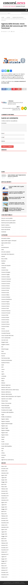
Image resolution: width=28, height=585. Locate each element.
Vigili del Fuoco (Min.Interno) (7, 459)
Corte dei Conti (4, 340)
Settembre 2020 (4, 473)
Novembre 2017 (4, 550)
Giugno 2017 (4, 559)
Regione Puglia (4, 428)
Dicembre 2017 (4, 547)
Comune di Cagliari (5, 274)
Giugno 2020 (4, 479)
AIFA (2, 245)
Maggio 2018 (4, 536)
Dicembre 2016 (4, 572)
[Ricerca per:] (14, 13)
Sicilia (2, 448)
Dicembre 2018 (4, 520)
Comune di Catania (5, 276)
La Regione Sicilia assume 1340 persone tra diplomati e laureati (17, 203)
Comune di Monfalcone (6, 299)
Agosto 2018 (4, 529)
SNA (2, 450)
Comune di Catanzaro (6, 279)
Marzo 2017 (4, 565)
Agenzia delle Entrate (6, 243)
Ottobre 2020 (4, 470)
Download (3, 231)
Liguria (2, 374)
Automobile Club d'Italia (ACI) (7, 254)
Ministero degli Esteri (6, 385)
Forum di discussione (6, 227)
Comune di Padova (5, 303)
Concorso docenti (5, 331)
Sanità (2, 439)
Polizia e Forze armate (6, 403)
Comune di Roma (5, 319)
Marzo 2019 (4, 513)
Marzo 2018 (4, 540)
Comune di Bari (4, 270)
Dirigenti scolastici (5, 344)
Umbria (3, 453)
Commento (3, 123)
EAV (2, 346)
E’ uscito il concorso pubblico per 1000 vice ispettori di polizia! (17, 192)
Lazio (2, 371)
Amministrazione (5, 247)
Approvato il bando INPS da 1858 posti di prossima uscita (17, 198)
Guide (3, 171)
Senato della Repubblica (6, 446)
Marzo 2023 (4, 466)
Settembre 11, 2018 (6, 31)
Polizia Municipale (5, 405)
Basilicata (3, 261)
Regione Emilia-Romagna (6, 423)
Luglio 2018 (3, 531)
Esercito (3, 355)
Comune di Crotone (5, 283)
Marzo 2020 (4, 486)
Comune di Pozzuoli (5, 313)
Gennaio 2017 (4, 570)
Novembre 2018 (4, 522)
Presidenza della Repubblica (7, 412)
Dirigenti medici (4, 342)
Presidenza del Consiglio (6, 410)
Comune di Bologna (5, 272)
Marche (3, 378)
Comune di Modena (5, 297)
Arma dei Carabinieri (5, 252)
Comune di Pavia (5, 308)
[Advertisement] (14, 43)
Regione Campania (5, 421)
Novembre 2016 (4, 574)
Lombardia (3, 376)
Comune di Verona (5, 324)
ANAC (2, 249)
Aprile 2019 (3, 511)
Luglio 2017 (3, 556)
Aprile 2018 (3, 538)
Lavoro (8, 17)
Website (3, 141)
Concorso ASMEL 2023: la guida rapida (16, 187)
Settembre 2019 (4, 500)
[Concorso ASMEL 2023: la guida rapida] (5, 188)
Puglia (2, 414)
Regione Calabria (5, 419)
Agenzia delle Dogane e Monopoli (8, 240)
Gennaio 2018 (4, 545)
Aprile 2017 (3, 563)
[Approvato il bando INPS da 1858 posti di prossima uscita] (5, 199)
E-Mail (2, 137)
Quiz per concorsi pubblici (7, 218)
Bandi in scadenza (5, 225)
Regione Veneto (4, 435)
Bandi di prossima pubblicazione (8, 222)
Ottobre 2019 (4, 498)
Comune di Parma (5, 306)
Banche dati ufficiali (5, 229)
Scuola (2, 441)
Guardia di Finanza (5, 362)
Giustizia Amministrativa (6, 360)
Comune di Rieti (4, 315)
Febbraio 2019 (4, 516)
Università (3, 455)
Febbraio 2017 (4, 568)
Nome (2, 133)
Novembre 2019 (4, 495)
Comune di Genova (5, 288)
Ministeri (3, 383)
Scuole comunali (5, 444)
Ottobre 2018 (4, 525)
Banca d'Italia (4, 258)
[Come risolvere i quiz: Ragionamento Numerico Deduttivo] (4, 176)
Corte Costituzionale (5, 337)
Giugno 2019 (4, 507)
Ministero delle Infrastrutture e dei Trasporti (11, 396)
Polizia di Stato (4, 401)
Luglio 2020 (3, 477)
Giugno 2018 (4, 534)
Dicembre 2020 (4, 468)
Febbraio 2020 (4, 488)
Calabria (3, 263)
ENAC (2, 351)
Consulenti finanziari (5, 333)
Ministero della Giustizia (6, 394)
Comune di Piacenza (5, 310)
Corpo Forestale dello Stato (7, 335)
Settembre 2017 (4, 554)
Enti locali (3, 353)
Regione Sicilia (4, 432)
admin (13, 31)
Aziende (3, 256)
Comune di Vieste (5, 326)
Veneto (2, 457)
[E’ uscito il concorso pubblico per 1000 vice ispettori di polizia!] (5, 193)
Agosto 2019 (4, 502)
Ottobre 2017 (4, 552)
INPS (2, 367)
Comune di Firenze (5, 285)
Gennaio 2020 (4, 491)
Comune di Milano (5, 294)
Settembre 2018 (4, 527)
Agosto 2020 (4, 475)
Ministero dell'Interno (6, 392)
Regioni (3, 437)
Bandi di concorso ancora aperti (8, 220)
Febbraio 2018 (4, 543)
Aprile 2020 (3, 484)
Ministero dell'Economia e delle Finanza (10, 389)
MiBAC (2, 380)
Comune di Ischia (5, 292)
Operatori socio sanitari (6, 398)
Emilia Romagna (4, 349)
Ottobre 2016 (4, 577)
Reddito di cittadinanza (6, 416)
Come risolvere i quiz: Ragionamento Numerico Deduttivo (17, 175)
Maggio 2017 (4, 561)
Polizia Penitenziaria (5, 407)
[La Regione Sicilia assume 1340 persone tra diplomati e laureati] (5, 204)
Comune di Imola (5, 290)
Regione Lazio (4, 425)
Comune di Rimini (5, 317)
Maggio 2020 (4, 482)
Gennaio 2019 (4, 518)
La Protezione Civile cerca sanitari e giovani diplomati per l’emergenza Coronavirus (16, 209)
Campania (3, 267)
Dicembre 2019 (4, 493)
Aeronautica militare (5, 238)
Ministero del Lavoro (5, 387)
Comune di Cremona (5, 281)
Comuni (3, 328)
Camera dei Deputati (5, 265)
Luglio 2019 (3, 504)
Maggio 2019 (4, 509)
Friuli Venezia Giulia (5, 358)
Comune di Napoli (5, 301)
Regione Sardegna (5, 430)
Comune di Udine (5, 322)
